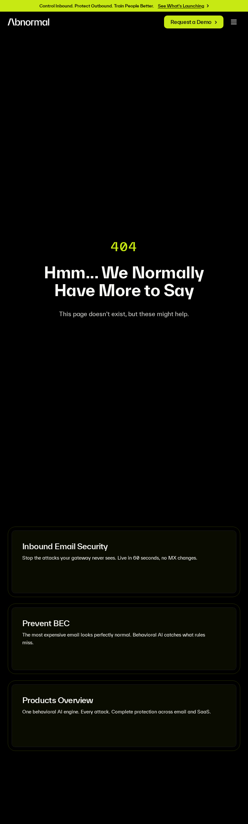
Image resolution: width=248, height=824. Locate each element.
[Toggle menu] (233, 22)
